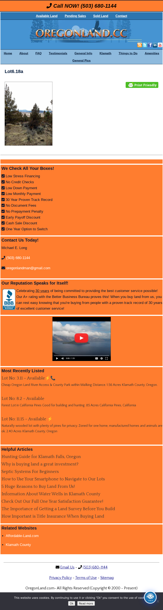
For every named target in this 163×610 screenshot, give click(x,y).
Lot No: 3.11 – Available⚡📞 (28, 378)
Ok (71, 603)
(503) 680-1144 (99, 6)
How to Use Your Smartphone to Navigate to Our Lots (53, 479)
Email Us (67, 567)
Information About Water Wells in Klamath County (50, 494)
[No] (158, 601)
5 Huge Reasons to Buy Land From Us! (38, 486)
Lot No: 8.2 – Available (22, 398)
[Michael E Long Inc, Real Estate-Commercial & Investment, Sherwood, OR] (9, 299)
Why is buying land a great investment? (40, 464)
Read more (86, 603)
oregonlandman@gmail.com (28, 268)
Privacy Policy (60, 578)
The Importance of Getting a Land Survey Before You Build (58, 509)
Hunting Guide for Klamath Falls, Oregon (41, 456)
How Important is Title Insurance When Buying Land (52, 516)
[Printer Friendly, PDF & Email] (142, 85)
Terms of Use (86, 578)
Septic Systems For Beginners (30, 471)
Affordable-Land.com (22, 536)
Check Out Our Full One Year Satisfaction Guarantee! (52, 501)
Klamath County (18, 545)
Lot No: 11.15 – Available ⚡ (27, 419)
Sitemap (107, 578)
